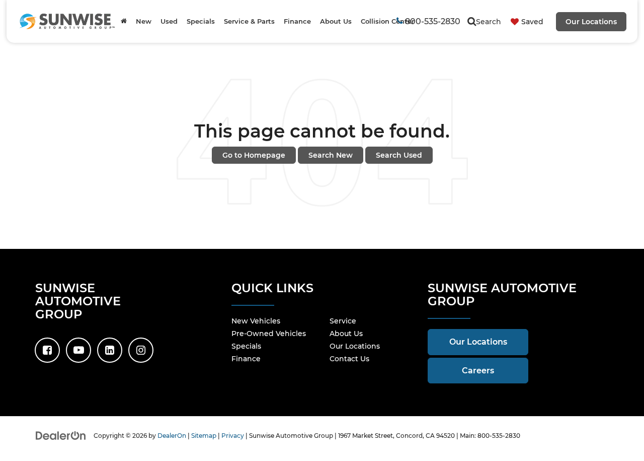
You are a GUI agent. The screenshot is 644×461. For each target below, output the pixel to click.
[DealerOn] (61, 435)
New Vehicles (255, 320)
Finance (246, 358)
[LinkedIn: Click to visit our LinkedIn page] (109, 350)
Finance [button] (297, 21)
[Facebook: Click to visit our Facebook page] (47, 350)
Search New (330, 155)
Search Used (399, 155)
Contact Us (349, 358)
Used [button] (169, 21)
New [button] (143, 21)
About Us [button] (336, 21)
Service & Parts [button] (249, 21)
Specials (246, 346)
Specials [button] (201, 21)
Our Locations (591, 21)
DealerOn (171, 435)
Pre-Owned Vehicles (268, 333)
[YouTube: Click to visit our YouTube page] (78, 350)
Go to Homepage (253, 155)
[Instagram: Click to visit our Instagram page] (140, 350)
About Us (346, 333)
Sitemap (203, 435)
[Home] (123, 21)
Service (343, 320)
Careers (478, 370)
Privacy (232, 435)
